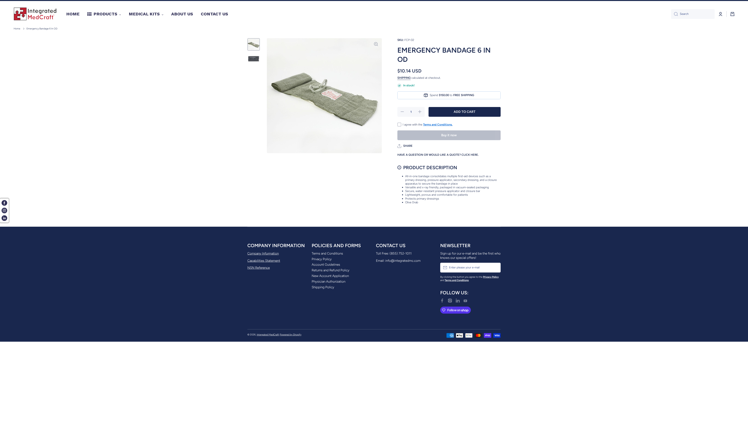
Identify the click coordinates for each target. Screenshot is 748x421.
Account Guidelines (326, 264)
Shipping (404, 78)
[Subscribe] (496, 267)
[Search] (674, 14)
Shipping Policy (323, 287)
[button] (405, 146)
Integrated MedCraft (268, 334)
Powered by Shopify (290, 334)
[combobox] (693, 14)
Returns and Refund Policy (330, 270)
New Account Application (330, 276)
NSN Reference (258, 268)
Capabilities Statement (263, 261)
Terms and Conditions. (438, 124)
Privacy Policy (322, 259)
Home (17, 28)
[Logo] (35, 14)
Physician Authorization (328, 281)
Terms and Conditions (327, 253)
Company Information (263, 253)
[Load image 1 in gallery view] (253, 44)
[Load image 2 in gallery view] (253, 59)
